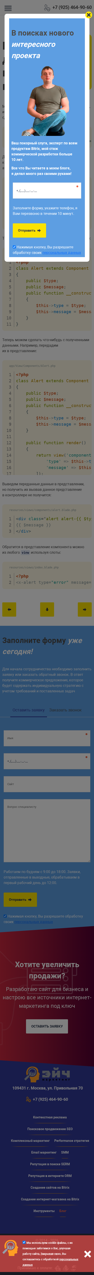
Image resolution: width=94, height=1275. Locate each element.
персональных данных (61, 252)
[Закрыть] (88, 14)
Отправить (27, 230)
